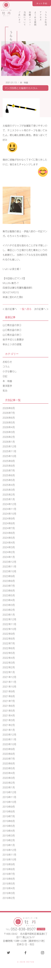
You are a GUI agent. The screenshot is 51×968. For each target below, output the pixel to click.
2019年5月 (9, 825)
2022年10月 (9, 628)
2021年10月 (9, 686)
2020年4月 (9, 772)
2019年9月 (9, 806)
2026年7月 (9, 412)
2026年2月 (9, 436)
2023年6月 (9, 590)
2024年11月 (9, 508)
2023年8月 (9, 580)
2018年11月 (9, 854)
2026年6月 (9, 417)
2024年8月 (9, 523)
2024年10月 (9, 513)
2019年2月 (9, 840)
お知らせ (7, 361)
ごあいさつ (19, 17)
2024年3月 (9, 547)
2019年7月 (9, 816)
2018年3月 (9, 892)
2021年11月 (9, 681)
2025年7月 (9, 470)
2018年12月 (9, 849)
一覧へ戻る (25, 308)
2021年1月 (9, 729)
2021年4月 (9, 715)
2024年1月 (9, 556)
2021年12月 (9, 676)
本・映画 (24, 82)
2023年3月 (9, 604)
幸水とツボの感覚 (12, 344)
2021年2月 (9, 724)
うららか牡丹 (46, 18)
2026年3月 (9, 431)
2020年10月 (9, 744)
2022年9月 (9, 633)
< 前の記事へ (10, 308)
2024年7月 (9, 528)
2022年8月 (9, 638)
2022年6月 (9, 648)
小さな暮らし (10, 371)
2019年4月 (9, 830)
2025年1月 (9, 499)
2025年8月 (9, 465)
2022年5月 (9, 652)
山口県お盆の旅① (12, 334)
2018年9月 (9, 864)
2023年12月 (9, 561)
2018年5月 (9, 883)
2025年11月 (9, 451)
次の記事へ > (41, 308)
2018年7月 (9, 873)
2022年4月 (9, 657)
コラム (6, 366)
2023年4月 (9, 599)
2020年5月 (9, 768)
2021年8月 (9, 696)
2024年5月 (9, 537)
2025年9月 (9, 460)
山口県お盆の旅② (12, 329)
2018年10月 (9, 859)
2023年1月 (9, 614)
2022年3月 (9, 662)
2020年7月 (9, 758)
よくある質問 (35, 18)
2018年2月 (9, 897)
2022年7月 (9, 643)
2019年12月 (9, 792)
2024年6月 (9, 532)
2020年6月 (9, 763)
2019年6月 (9, 820)
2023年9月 (9, 576)
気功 (5, 390)
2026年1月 (9, 441)
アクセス (40, 16)
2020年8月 (9, 753)
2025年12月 (9, 446)
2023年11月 (9, 566)
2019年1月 (9, 844)
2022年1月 (9, 672)
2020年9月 (9, 748)
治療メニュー (30, 18)
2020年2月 (9, 782)
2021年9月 (9, 691)
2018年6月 (9, 878)
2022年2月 (9, 667)
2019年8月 (9, 811)
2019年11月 (9, 796)
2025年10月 (9, 455)
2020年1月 (9, 787)
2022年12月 (9, 619)
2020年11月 (9, 739)
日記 (5, 376)
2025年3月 (9, 489)
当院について (25, 18)
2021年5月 (9, 710)
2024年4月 (9, 542)
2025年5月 (9, 479)
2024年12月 (9, 503)
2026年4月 (9, 427)
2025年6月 (9, 475)
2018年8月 (9, 869)
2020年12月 (9, 734)
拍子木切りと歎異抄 (13, 339)
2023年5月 (9, 595)
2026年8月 (9, 407)
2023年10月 (9, 571)
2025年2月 (9, 494)
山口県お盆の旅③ (12, 324)
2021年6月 (9, 705)
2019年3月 (9, 835)
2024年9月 (9, 518)
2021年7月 (9, 700)
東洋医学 (7, 385)
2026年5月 (9, 422)
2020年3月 (9, 777)
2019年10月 (9, 801)
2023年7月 (9, 585)
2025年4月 (9, 484)
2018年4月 (9, 888)
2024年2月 (9, 551)
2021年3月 (9, 720)
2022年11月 (9, 624)
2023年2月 (9, 609)
